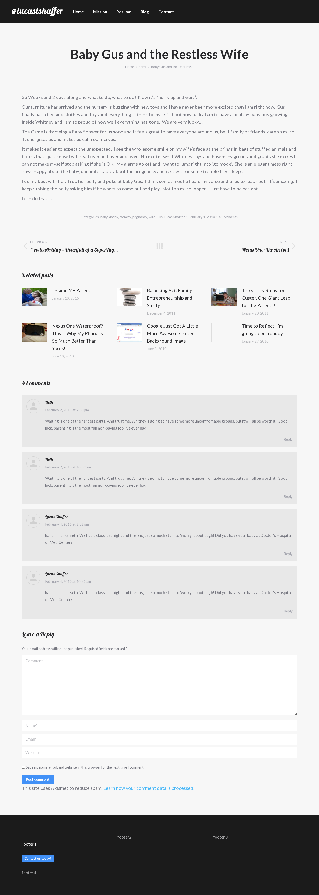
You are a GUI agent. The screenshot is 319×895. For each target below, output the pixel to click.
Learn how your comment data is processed (148, 788)
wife (152, 217)
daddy (113, 217)
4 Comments (228, 217)
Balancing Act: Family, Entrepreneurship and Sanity (170, 297)
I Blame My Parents (72, 290)
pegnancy (139, 217)
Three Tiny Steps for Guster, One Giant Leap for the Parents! (266, 297)
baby (104, 217)
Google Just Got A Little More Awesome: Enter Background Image (172, 333)
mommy (125, 217)
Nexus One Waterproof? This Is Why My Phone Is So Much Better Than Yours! (77, 337)
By (172, 217)
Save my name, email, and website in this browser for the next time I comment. (85, 767)
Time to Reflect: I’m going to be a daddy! (263, 329)
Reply (288, 439)
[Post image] (34, 297)
